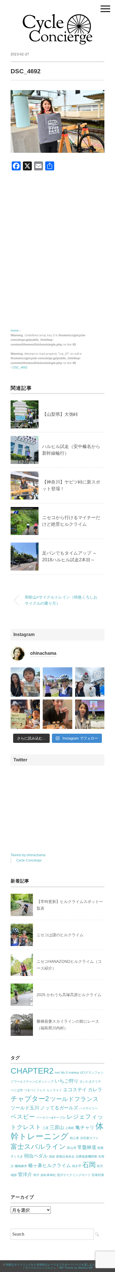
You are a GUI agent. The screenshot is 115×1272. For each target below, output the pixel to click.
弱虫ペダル (36, 1156)
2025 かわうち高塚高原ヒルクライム (69, 994)
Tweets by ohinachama (28, 855)
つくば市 (17, 1090)
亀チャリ (84, 1127)
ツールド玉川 (25, 1108)
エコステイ (75, 1089)
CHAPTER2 (32, 1070)
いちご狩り (66, 1081)
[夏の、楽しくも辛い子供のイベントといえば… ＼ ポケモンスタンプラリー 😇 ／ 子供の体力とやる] (25, 714)
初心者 (74, 1138)
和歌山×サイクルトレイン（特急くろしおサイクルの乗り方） (61, 600)
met (57, 1072)
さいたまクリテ (90, 1081)
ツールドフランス (74, 1099)
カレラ (95, 1089)
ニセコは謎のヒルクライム (60, 935)
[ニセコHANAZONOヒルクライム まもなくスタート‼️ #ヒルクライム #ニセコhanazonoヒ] (57, 682)
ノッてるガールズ (59, 1108)
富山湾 (71, 1147)
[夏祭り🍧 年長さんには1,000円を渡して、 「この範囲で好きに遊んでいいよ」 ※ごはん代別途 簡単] (25, 682)
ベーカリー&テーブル (51, 1117)
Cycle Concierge (29, 860)
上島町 (69, 1128)
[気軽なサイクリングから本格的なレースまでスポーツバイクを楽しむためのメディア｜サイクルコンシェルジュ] (57, 18)
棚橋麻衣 (21, 1166)
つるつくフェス (34, 1090)
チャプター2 (30, 1098)
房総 (52, 1156)
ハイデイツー (88, 1108)
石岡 (89, 1164)
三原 (45, 1128)
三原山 (57, 1127)
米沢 (36, 1175)
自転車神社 (48, 1175)
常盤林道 (86, 1147)
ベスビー (23, 1116)
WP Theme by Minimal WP (76, 1267)
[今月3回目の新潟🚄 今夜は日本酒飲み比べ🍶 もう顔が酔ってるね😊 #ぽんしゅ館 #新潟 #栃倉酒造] (57, 714)
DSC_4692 (20, 367)
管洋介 (25, 1174)
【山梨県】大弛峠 (60, 414)
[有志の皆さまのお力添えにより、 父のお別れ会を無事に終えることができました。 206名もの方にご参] (89, 714)
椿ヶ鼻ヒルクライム (49, 1165)
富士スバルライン (38, 1146)
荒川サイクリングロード (74, 1175)
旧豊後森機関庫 (86, 1156)
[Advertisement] (57, 252)
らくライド (54, 1090)
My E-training (70, 1072)
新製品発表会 (65, 1156)
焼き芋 (76, 1166)
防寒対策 (98, 1175)
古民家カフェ (89, 1138)
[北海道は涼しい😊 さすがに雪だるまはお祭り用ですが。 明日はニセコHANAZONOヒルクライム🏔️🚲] (89, 682)
